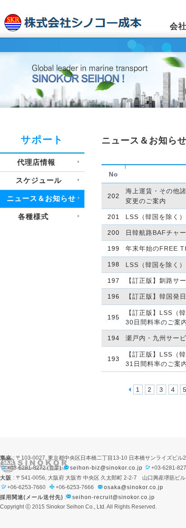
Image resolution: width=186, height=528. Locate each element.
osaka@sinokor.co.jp (133, 487)
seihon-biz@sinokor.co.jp (106, 468)
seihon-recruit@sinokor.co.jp (113, 497)
